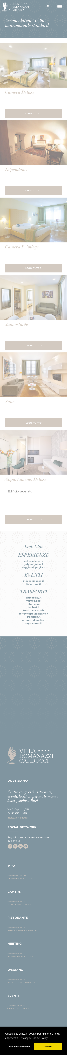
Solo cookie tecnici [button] (19, 1046)
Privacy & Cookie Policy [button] (34, 1038)
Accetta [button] (48, 1046)
